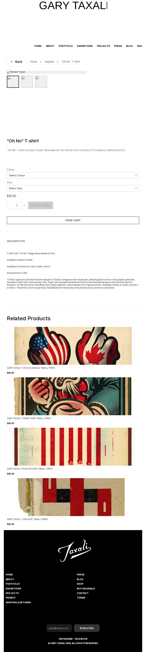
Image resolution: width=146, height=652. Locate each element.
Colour (10, 169)
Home (33, 61)
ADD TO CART (40, 205)
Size (9, 182)
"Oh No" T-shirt (70, 61)
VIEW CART (73, 220)
